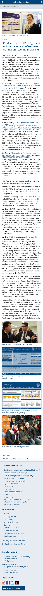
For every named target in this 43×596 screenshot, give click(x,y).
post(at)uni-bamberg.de (16, 566)
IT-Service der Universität (14, 522)
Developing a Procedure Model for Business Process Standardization (20, 154)
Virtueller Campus (11, 505)
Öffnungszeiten (10, 516)
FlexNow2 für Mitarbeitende (15, 481)
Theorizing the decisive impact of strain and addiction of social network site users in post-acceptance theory (21, 126)
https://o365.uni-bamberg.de (15, 502)
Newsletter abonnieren (11, 588)
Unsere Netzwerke (11, 570)
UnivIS (6, 494)
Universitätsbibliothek (12, 530)
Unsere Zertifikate (11, 573)
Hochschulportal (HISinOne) (15, 473)
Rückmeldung (9, 525)
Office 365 (7, 487)
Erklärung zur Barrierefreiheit (13, 541)
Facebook (8, 582)
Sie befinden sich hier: (10, 7)
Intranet (7, 484)
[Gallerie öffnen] (21, 22)
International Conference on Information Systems (21, 59)
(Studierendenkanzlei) (12, 492)
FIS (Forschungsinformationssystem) (18, 475)
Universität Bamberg (21, 2)
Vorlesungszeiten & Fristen (14, 533)
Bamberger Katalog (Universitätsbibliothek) (21, 470)
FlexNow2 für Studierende (14, 478)
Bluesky (12, 582)
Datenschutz (25, 458)
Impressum (14, 458)
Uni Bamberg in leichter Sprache (14, 544)
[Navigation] (3, 2)
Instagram (3, 582)
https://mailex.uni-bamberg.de (16, 499)
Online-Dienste (10, 489)
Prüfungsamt (9, 519)
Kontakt (5, 458)
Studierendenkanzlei (12, 528)
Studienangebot (10, 536)
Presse (6, 514)
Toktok (17, 582)
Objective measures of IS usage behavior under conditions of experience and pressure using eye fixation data (21, 85)
